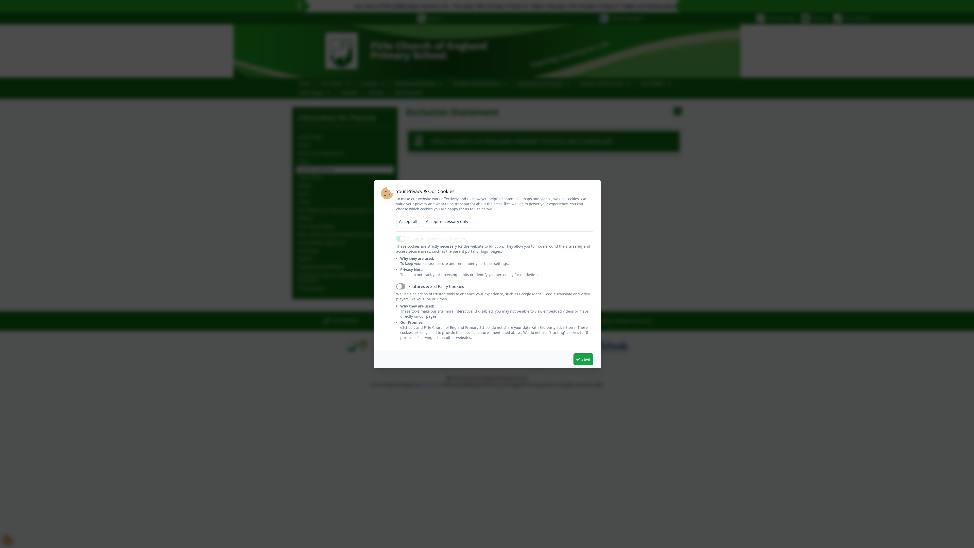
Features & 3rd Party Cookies (436, 286)
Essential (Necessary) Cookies (436, 239)
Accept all (408, 221)
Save (585, 359)
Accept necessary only (447, 221)
